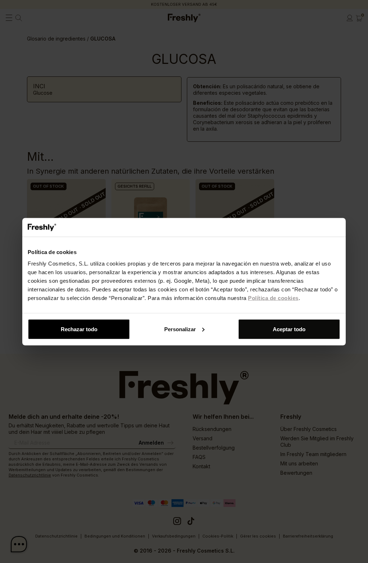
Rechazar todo (79, 329)
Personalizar (180, 329)
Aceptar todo (289, 329)
